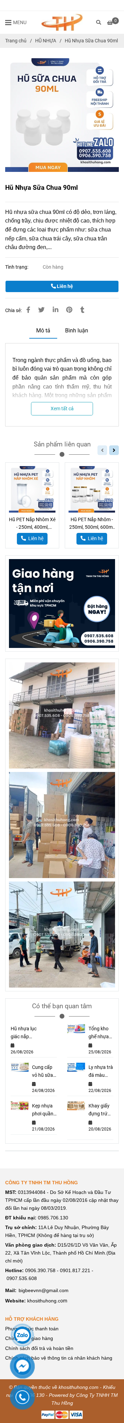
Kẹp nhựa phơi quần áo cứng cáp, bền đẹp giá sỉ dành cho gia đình (42, 1110)
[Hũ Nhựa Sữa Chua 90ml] (62, 22)
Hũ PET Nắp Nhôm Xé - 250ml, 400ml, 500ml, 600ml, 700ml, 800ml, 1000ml (32, 524)
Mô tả (43, 330)
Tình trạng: (17, 267)
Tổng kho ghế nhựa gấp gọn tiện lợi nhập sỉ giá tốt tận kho (100, 1033)
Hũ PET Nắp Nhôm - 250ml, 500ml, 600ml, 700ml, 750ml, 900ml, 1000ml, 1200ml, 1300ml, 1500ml (92, 524)
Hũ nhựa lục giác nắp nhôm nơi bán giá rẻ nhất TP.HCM (24, 1033)
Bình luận (76, 330)
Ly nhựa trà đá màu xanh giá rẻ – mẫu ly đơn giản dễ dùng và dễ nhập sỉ (101, 1071)
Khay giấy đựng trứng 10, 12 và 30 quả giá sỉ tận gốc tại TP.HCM (101, 1110)
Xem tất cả (62, 409)
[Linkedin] (55, 310)
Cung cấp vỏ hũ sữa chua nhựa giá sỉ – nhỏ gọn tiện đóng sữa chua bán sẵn (44, 1071)
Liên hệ (64, 286)
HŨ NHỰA (45, 41)
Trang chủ (16, 41)
